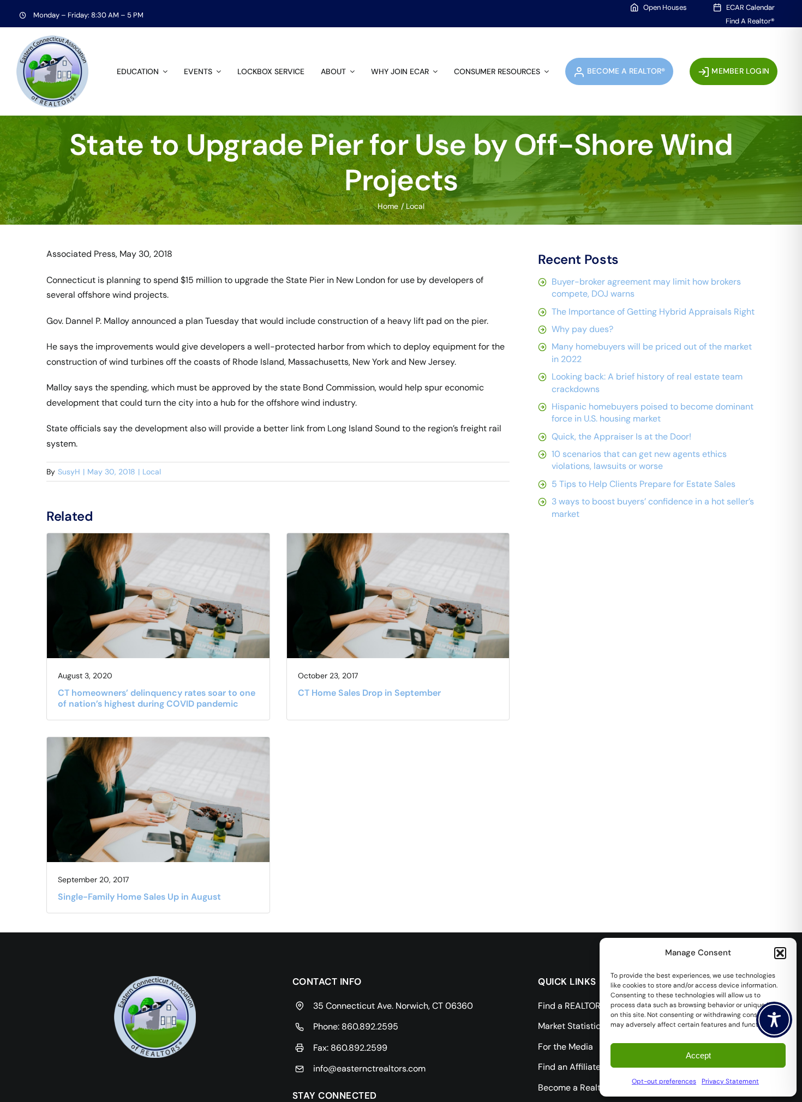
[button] (780, 953)
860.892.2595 (370, 1026)
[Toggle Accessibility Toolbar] (774, 1020)
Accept (698, 1055)
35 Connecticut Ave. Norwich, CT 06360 (393, 1005)
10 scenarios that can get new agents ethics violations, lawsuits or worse (639, 460)
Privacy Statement (730, 1081)
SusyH (69, 472)
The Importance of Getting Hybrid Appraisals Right (653, 311)
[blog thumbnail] (158, 537)
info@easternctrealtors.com (369, 1068)
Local (151, 472)
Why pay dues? (582, 329)
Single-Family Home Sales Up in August (139, 896)
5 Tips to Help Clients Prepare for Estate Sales (643, 484)
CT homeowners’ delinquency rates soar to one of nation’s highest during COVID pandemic (156, 698)
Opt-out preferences (664, 1081)
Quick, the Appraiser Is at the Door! (621, 436)
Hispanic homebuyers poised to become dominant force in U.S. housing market (652, 412)
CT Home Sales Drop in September (369, 692)
